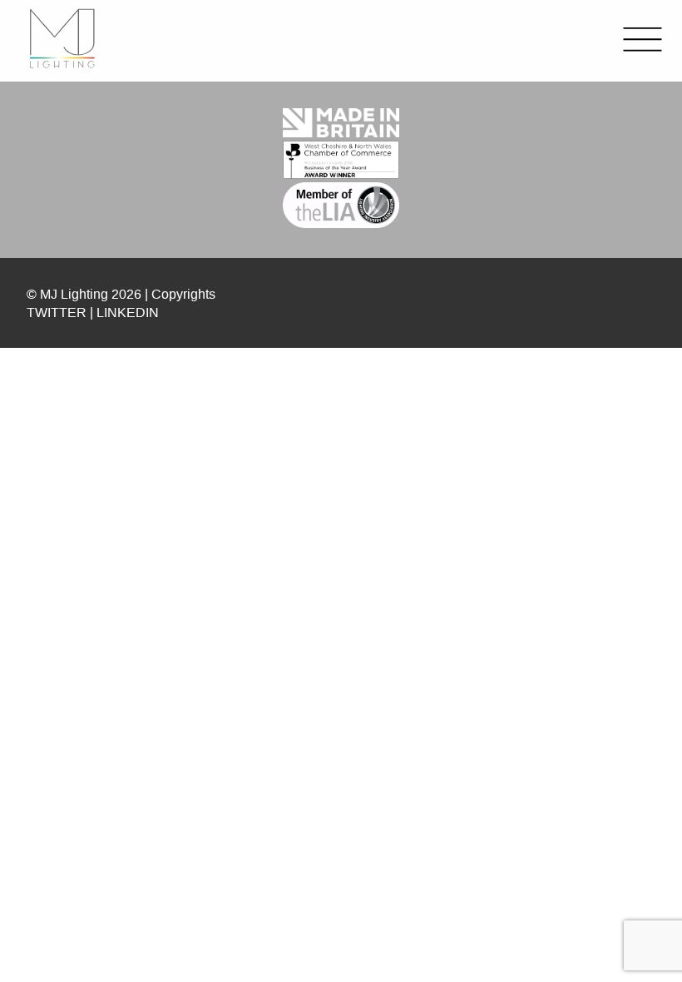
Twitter (56, 312)
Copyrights (183, 293)
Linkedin (127, 312)
